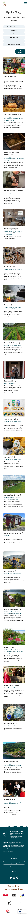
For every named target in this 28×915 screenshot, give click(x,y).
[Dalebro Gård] (14, 255)
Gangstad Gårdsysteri (11, 495)
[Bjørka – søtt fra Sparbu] (14, 179)
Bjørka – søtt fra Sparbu (12, 191)
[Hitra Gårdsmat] (14, 712)
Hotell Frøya (8, 799)
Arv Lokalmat (8, 76)
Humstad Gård (9, 838)
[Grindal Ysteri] (14, 560)
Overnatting (6, 120)
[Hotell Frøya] (14, 788)
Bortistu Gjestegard (11, 229)
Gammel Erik (8, 457)
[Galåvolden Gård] (14, 408)
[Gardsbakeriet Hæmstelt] (14, 522)
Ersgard (7, 305)
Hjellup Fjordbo (9, 761)
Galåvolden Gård (10, 419)
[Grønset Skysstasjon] (14, 598)
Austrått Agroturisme (11, 114)
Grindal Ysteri (9, 571)
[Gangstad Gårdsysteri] (14, 484)
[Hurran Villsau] (14, 862)
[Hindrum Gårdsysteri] (14, 674)
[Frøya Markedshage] (14, 331)
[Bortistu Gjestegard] (14, 217)
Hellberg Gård (9, 647)
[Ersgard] (14, 293)
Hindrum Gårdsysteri (11, 685)
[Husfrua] (14, 897)
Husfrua (7, 908)
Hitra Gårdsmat (9, 723)
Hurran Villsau (9, 874)
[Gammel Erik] (14, 446)
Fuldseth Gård (9, 381)
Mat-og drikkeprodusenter (15, 79)
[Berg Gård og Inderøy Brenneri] (14, 141)
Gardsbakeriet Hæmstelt (12, 533)
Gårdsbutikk (6, 79)
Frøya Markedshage (11, 343)
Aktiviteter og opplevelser (9, 117)
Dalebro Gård (9, 267)
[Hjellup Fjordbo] (14, 750)
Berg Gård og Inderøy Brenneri (11, 153)
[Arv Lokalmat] (14, 65)
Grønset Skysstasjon (11, 609)
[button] (20, 51)
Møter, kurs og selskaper (17, 118)
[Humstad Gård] (14, 826)
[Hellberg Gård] (14, 636)
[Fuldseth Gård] (14, 370)
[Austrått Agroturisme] (14, 103)
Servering (12, 120)
